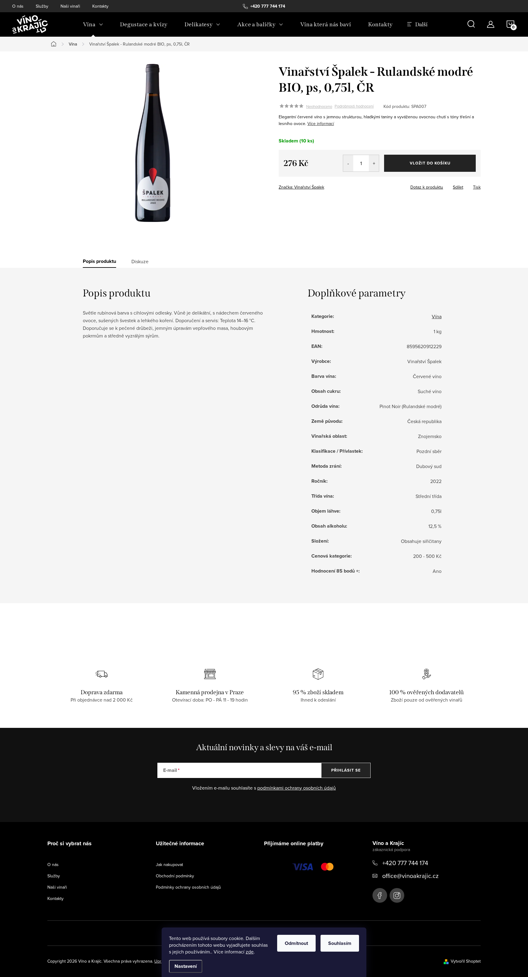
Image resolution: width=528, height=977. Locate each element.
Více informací (320, 123)
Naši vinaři (70, 6)
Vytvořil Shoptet (466, 961)
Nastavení (185, 966)
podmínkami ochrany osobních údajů (296, 787)
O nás (18, 6)
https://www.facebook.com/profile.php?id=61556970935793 (379, 895)
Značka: (301, 187)
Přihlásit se (346, 770)
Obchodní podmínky (175, 876)
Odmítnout (296, 943)
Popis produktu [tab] (99, 261)
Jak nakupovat (169, 864)
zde (250, 951)
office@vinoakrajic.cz (410, 875)
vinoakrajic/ (397, 895)
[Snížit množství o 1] (348, 163)
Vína (437, 316)
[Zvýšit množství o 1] (374, 163)
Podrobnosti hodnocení (354, 106)
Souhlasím (339, 943)
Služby (42, 6)
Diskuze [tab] (139, 261)
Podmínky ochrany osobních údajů (188, 887)
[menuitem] (93, 24)
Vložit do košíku (430, 163)
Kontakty (100, 6)
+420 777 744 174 (405, 862)
